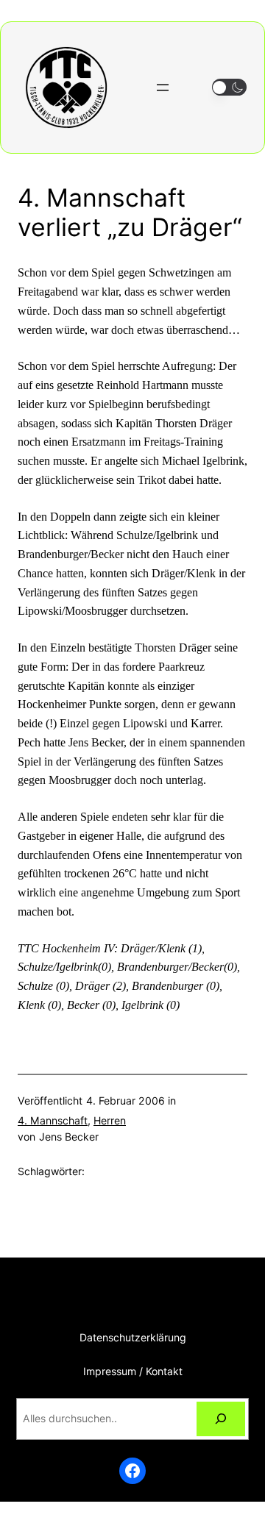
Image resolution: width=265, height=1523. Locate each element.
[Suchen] (221, 1419)
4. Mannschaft (53, 1120)
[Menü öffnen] (163, 87)
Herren (109, 1120)
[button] (229, 87)
